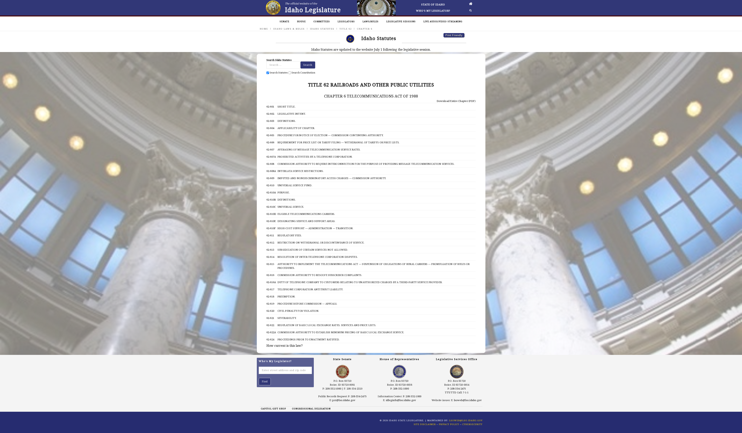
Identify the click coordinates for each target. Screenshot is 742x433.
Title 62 (346, 28)
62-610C (271, 206)
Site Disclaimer (425, 424)
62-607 (270, 149)
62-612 (270, 242)
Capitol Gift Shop (273, 408)
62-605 (270, 135)
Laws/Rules (370, 21)
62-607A (271, 156)
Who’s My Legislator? (433, 10)
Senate (284, 21)
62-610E (271, 221)
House (301, 21)
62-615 (270, 264)
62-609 (270, 178)
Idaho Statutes (322, 28)
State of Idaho (433, 4)
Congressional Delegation (311, 408)
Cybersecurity (472, 424)
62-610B (271, 199)
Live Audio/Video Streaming (442, 21)
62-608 (270, 164)
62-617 (270, 289)
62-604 (270, 128)
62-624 (270, 339)
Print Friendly (453, 35)
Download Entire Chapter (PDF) (456, 101)
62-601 (270, 106)
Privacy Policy (449, 424)
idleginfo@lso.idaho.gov (401, 400)
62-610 (270, 185)
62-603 (270, 121)
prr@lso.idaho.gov (343, 400)
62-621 (270, 318)
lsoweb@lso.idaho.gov (468, 400)
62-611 (270, 235)
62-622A (271, 332)
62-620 (270, 311)
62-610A (271, 192)
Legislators (346, 21)
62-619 (270, 303)
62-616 (270, 275)
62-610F (271, 228)
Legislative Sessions (401, 21)
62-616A (271, 282)
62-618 (270, 296)
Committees (321, 21)
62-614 (270, 257)
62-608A (271, 171)
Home (264, 28)
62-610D (271, 214)
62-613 (270, 249)
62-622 (270, 325)
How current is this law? (284, 345)
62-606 (270, 142)
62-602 (270, 113)
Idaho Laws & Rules (289, 28)
